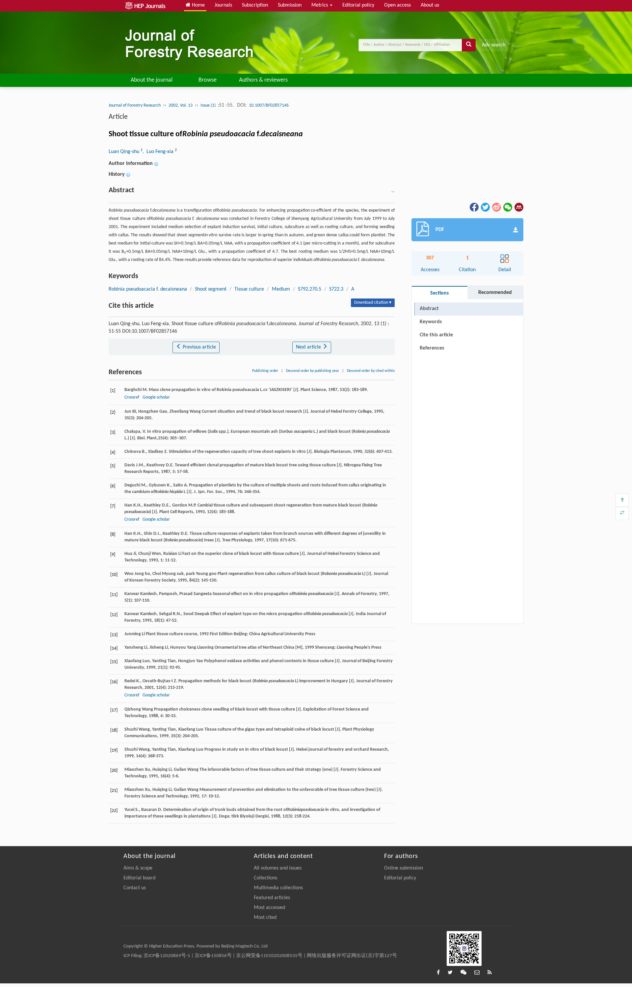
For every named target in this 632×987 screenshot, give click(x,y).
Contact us (134, 888)
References (432, 348)
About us (430, 5)
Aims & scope (137, 868)
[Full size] (622, 513)
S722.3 (336, 289)
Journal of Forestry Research (135, 105)
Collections (265, 878)
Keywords (431, 322)
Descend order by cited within (371, 371)
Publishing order (265, 371)
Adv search (493, 45)
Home (198, 5)
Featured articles (272, 897)
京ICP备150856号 (213, 955)
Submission (290, 5)
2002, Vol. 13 (181, 105)
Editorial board (139, 878)
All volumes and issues (278, 868)
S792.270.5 (309, 289)
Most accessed (269, 907)
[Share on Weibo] (496, 207)
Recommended (495, 292)
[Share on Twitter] (485, 207)
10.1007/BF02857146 (269, 105)
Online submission (403, 868)
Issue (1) (208, 105)
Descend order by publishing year (312, 371)
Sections (439, 293)
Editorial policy (358, 5)
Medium (281, 289)
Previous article (198, 347)
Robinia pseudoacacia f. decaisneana (148, 289)
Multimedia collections (278, 888)
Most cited (265, 917)
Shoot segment (210, 289)
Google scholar (156, 397)
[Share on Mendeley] (518, 207)
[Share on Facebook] (474, 207)
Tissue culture (249, 289)
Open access (397, 5)
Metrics (320, 5)
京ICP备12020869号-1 (167, 955)
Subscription (255, 5)
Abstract (429, 308)
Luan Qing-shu (125, 151)
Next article (309, 347)
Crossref (131, 397)
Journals (223, 5)
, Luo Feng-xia (159, 151)
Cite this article (436, 335)
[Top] (622, 500)
